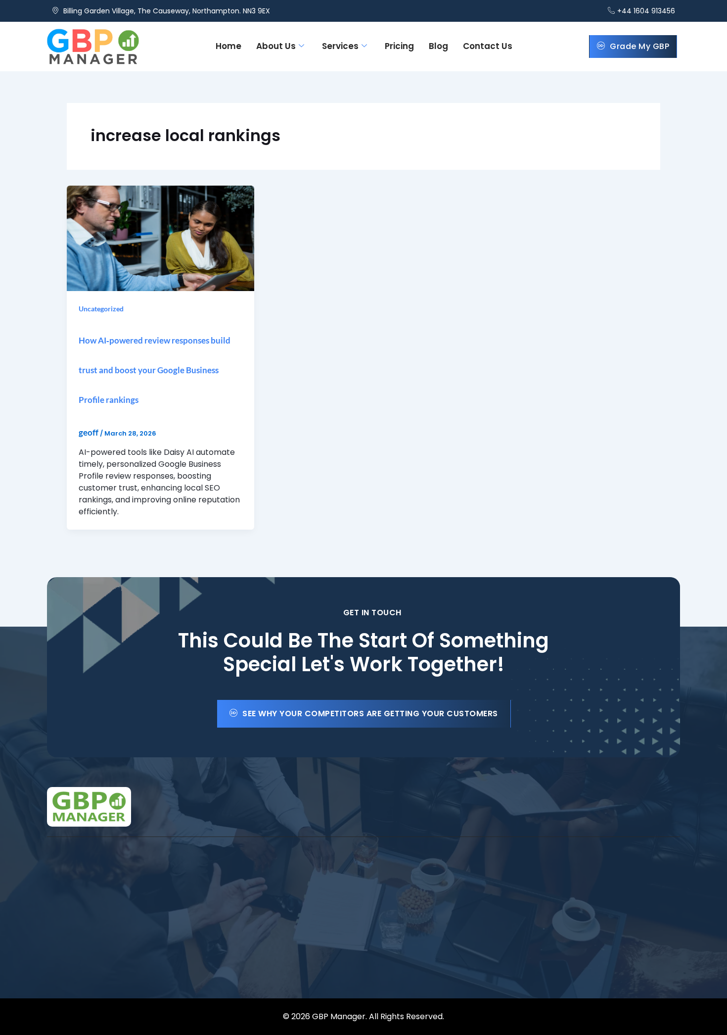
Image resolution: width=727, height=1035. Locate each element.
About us (276, 46)
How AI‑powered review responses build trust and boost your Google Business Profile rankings (154, 370)
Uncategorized (101, 308)
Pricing (399, 46)
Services (340, 46)
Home (228, 46)
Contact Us (487, 46)
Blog (438, 46)
